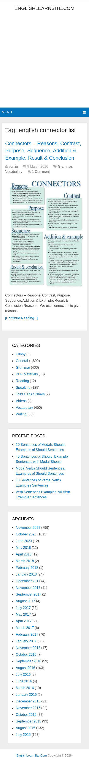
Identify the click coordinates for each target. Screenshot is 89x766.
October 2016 (26, 654)
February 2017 (27, 634)
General (22, 361)
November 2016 (28, 648)
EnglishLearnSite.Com (44, 8)
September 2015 (28, 721)
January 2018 (26, 574)
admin (13, 166)
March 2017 (25, 628)
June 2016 (24, 681)
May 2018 (23, 547)
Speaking (23, 387)
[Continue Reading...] (21, 318)
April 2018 (24, 554)
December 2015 (28, 701)
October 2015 (26, 714)
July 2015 (23, 734)
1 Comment (41, 171)
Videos (21, 401)
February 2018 (27, 567)
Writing (21, 414)
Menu (7, 112)
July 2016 (23, 674)
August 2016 (25, 668)
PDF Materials (27, 374)
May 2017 (23, 614)
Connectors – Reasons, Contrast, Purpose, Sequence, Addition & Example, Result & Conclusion (43, 150)
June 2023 (24, 541)
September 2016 (28, 661)
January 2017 (26, 641)
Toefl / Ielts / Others (30, 394)
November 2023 (28, 527)
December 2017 (28, 581)
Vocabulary (13, 171)
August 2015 (25, 728)
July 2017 (23, 608)
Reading (22, 381)
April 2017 (24, 621)
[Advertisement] (44, 61)
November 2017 (28, 588)
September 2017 (28, 594)
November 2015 (28, 708)
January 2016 (26, 694)
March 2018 (25, 561)
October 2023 (26, 534)
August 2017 (25, 601)
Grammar (65, 166)
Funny (20, 354)
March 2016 (25, 688)
